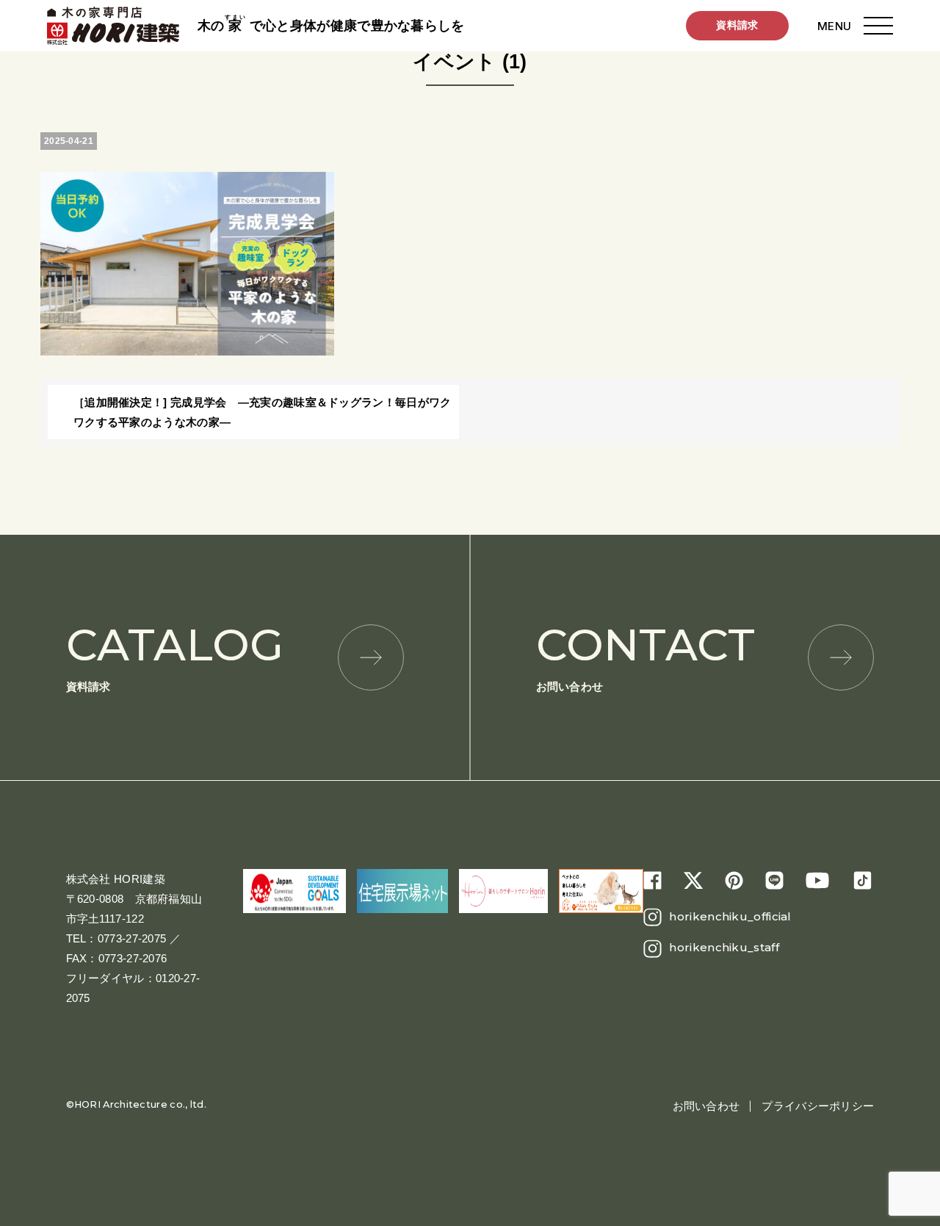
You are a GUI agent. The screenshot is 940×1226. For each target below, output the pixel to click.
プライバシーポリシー (818, 1106)
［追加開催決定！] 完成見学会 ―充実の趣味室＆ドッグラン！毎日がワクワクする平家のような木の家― (262, 412)
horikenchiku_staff (723, 947)
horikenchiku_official (730, 916)
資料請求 (737, 25)
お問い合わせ (646, 655)
